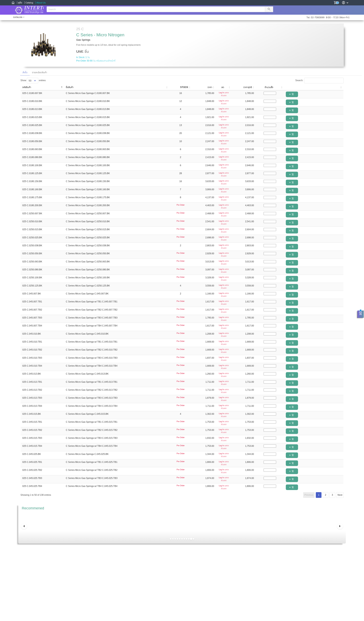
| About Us (40, 2)
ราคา (210, 87)
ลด (222, 87)
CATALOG (17, 17)
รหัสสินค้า (26, 87)
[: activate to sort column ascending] (313, 87)
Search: (299, 80)
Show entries (33, 80)
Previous (308, 495)
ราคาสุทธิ (247, 87)
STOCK (184, 87)
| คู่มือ (19, 2)
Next (340, 495)
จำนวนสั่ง (269, 87)
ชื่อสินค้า (70, 87)
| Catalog (28, 2)
